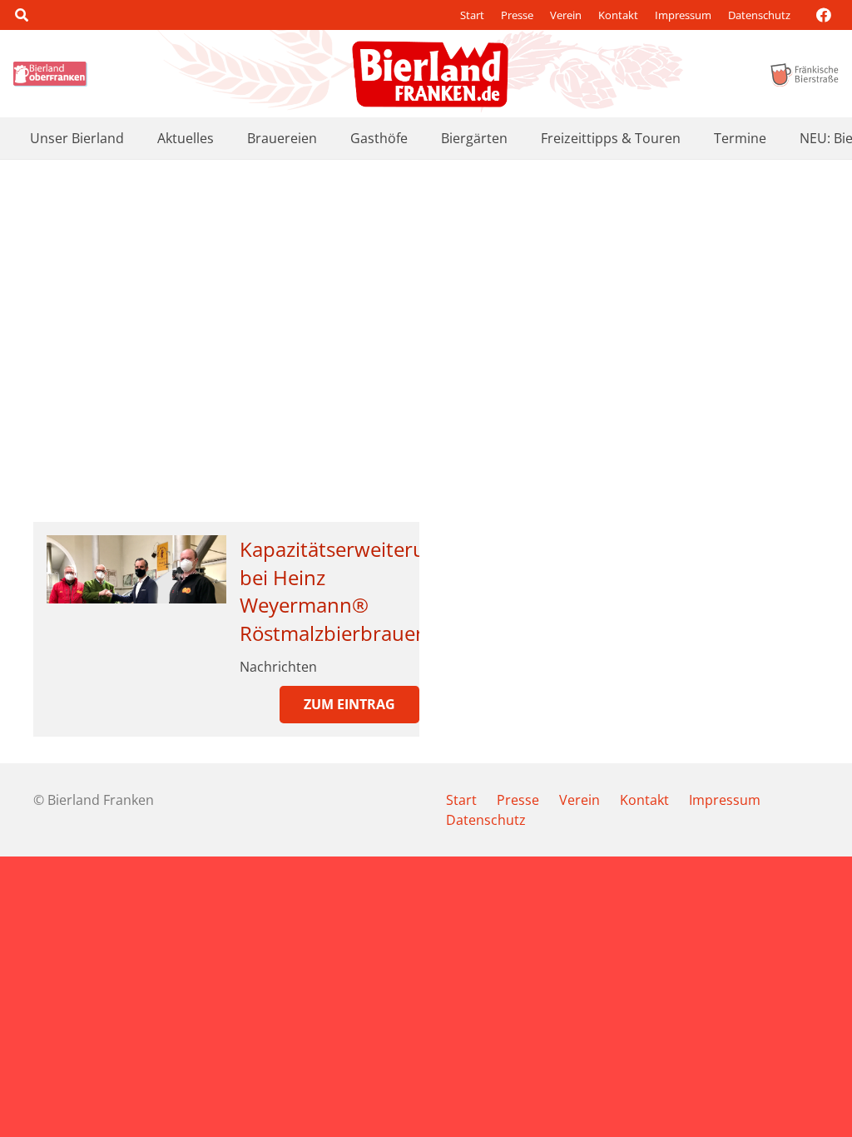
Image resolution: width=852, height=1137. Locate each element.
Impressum (683, 14)
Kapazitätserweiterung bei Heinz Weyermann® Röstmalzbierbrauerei (344, 591)
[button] (21, 15)
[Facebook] (824, 15)
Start (472, 14)
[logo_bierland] (52, 74)
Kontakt (618, 14)
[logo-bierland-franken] (430, 74)
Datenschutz (759, 14)
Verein (566, 14)
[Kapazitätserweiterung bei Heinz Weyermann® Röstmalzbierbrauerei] (136, 569)
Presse (517, 14)
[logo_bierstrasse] (804, 74)
